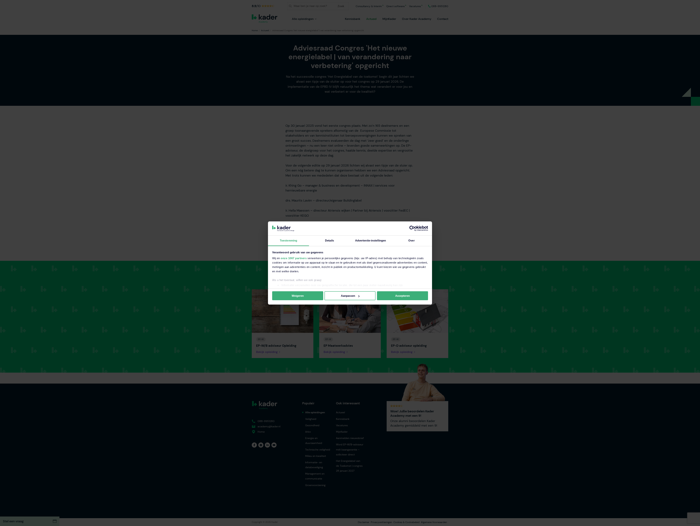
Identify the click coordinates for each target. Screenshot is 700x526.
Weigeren (298, 295)
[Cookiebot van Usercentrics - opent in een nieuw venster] (412, 228)
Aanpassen (348, 295)
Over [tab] (411, 240)
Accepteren (402, 295)
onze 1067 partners (294, 258)
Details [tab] (329, 240)
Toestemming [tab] (288, 240)
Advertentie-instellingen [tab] (370, 240)
